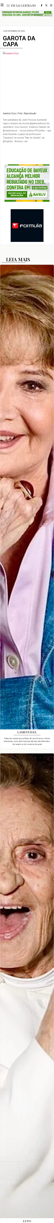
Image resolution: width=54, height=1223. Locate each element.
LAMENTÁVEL (27, 732)
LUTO (27, 1221)
